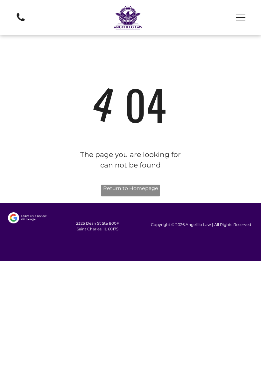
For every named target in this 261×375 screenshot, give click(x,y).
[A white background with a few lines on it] (21, 21)
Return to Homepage (130, 188)
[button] (240, 17)
